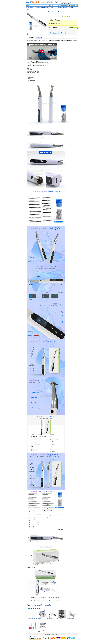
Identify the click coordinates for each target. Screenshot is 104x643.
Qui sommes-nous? (47, 634)
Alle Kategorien (32, 7)
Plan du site (57, 634)
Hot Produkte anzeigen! (50, 2)
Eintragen (67, 0)
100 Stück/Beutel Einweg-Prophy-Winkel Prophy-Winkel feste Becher (41, 605)
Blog (76, 0)
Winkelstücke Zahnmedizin (46, 7)
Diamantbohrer (71, 7)
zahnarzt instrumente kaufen (39, 604)
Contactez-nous (72, 0)
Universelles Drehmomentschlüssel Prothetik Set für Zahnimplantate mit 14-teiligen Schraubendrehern (45, 606)
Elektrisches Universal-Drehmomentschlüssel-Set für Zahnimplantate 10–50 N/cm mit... (51, 619)
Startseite (27, 7)
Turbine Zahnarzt (60, 7)
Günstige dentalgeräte (30, 604)
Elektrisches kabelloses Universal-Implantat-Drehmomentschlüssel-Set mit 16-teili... (32, 619)
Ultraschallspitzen (65, 7)
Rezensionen (74, 16)
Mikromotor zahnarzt (54, 7)
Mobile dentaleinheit (39, 7)
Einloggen (63, 0)
